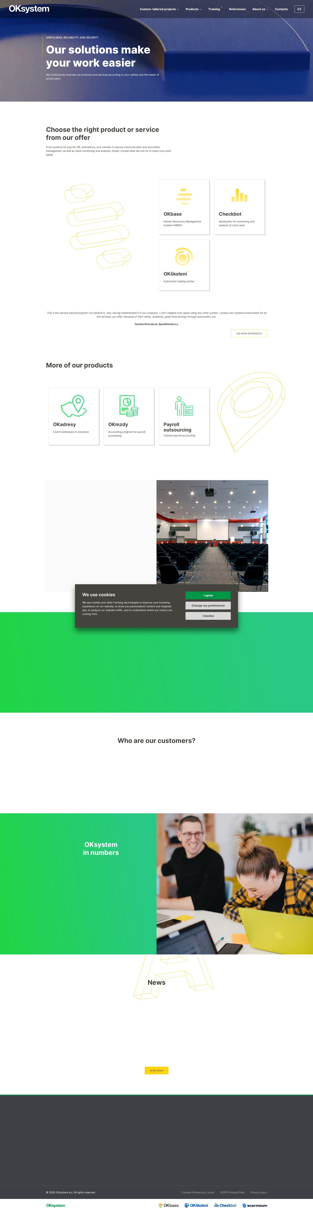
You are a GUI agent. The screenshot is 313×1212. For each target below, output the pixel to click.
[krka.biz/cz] (176, 769)
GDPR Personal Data (232, 1192)
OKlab (103, 1162)
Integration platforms (54, 1153)
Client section (225, 1162)
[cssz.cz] (137, 769)
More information (73, 528)
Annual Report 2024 (170, 1166)
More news (156, 1070)
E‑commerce (48, 1157)
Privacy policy (258, 1192)
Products (192, 9)
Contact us (224, 1139)
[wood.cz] (254, 797)
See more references (249, 333)
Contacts (281, 9)
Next (280, 671)
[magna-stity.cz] (97, 797)
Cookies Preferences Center (198, 1192)
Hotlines (222, 1144)
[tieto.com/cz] (58, 769)
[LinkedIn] (234, 1113)
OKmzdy (118, 424)
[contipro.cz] (137, 797)
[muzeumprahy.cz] (176, 797)
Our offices (224, 1148)
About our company (170, 1139)
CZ (299, 9)
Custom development (54, 1144)
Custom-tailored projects (158, 9)
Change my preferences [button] (208, 605)
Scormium (105, 1157)
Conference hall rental (231, 1153)
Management (166, 1144)
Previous (280, 683)
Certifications (166, 1148)
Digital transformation (54, 1139)
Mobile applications (52, 1148)
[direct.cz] (215, 797)
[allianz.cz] (254, 769)
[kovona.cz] (97, 769)
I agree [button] (208, 595)
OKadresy (64, 424)
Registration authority (230, 1157)
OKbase (173, 214)
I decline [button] (208, 616)
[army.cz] (215, 769)
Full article (115, 1055)
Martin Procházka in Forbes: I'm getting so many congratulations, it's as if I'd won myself (135, 1013)
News (162, 1157)
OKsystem (29, 9)
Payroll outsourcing (177, 427)
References (237, 9)
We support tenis (168, 1162)
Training (214, 9)
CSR (161, 1153)
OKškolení (175, 274)
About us (258, 9)
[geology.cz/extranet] (58, 797)
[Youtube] (243, 1113)
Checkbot (230, 214)
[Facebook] (225, 1113)
